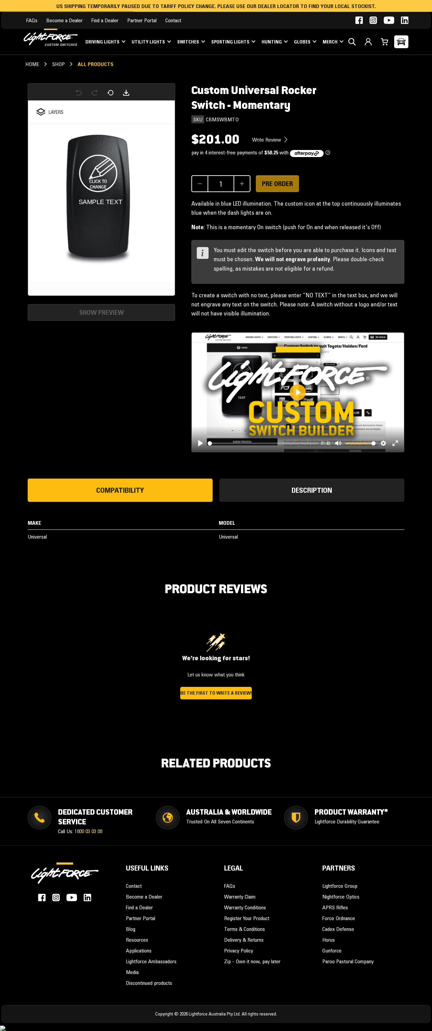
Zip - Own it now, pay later (252, 961)
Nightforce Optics (340, 896)
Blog (130, 929)
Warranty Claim (239, 896)
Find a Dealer (104, 20)
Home (32, 64)
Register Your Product (246, 918)
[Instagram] (373, 20)
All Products (95, 64)
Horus (328, 939)
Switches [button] (188, 42)
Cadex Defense (338, 929)
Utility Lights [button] (149, 42)
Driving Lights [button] (102, 42)
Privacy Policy (238, 950)
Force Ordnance (338, 918)
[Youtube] (389, 20)
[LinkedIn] (404, 20)
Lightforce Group (339, 885)
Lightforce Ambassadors (151, 961)
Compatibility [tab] (120, 490)
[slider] (263, 443)
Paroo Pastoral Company (348, 961)
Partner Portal (142, 20)
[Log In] (368, 41)
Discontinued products (149, 982)
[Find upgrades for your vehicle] (401, 41)
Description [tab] (312, 490)
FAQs (31, 20)
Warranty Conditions (245, 907)
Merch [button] (331, 42)
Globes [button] (303, 42)
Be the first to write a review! (216, 693)
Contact (173, 20)
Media (132, 972)
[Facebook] (359, 20)
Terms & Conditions (244, 929)
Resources (137, 939)
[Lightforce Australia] (65, 876)
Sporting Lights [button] (230, 42)
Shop (58, 64)
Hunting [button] (272, 42)
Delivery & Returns (244, 939)
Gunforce (332, 950)
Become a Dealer (64, 20)
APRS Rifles (335, 907)
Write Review (267, 139)
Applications (139, 950)
